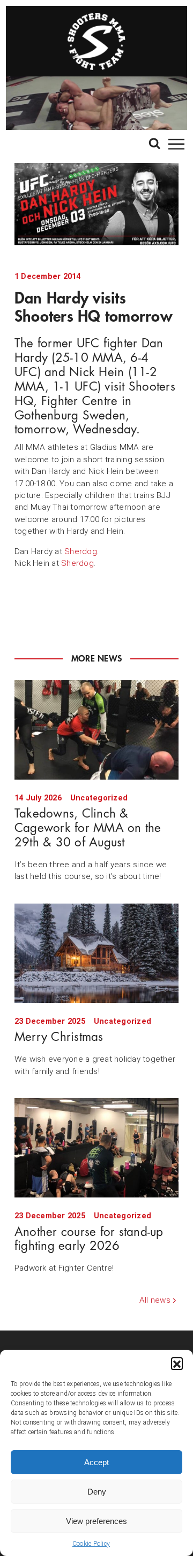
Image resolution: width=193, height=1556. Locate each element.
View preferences (96, 1521)
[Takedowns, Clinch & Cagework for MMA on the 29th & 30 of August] (96, 730)
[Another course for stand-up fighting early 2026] (96, 1147)
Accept (96, 1462)
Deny (96, 1491)
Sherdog (80, 551)
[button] (177, 1363)
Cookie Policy (91, 1543)
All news (154, 1300)
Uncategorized (99, 798)
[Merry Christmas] (96, 953)
